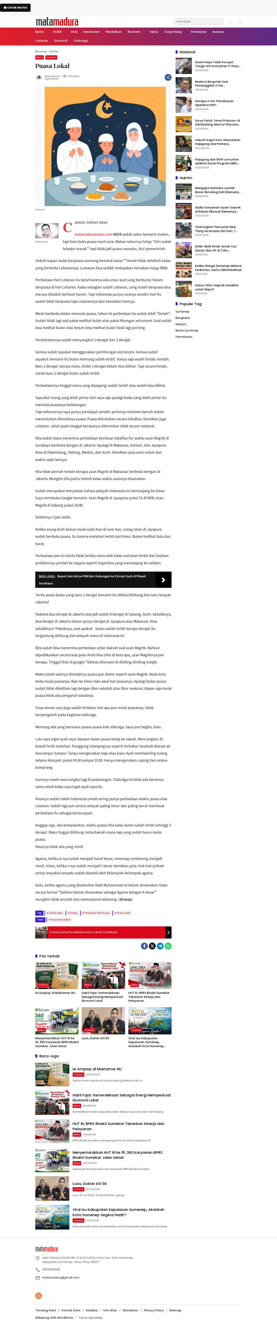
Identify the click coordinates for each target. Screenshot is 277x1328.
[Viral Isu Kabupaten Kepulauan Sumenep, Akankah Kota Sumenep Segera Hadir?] (150, 1020)
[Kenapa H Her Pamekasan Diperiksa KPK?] (184, 105)
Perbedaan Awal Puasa (97, 913)
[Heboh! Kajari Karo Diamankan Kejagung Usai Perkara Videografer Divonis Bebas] (184, 144)
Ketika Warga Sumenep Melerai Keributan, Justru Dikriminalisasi (218, 268)
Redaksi (92, 1310)
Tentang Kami (45, 1310)
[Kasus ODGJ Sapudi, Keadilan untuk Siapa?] (184, 289)
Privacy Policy (154, 1310)
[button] (220, 21)
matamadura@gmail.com (60, 1278)
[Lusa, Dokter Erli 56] (103, 1020)
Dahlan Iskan (56, 913)
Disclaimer (130, 1310)
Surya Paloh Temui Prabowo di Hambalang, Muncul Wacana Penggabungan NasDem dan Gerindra (217, 122)
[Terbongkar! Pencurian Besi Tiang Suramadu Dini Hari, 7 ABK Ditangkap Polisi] (184, 230)
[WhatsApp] (168, 946)
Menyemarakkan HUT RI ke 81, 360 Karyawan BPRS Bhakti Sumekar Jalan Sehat (56, 1042)
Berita (39, 57)
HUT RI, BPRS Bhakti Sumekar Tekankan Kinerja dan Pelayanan (149, 997)
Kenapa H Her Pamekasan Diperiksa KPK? (214, 103)
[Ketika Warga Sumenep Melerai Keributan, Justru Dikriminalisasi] (184, 269)
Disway (73, 913)
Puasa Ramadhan (61, 920)
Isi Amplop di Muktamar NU (55, 993)
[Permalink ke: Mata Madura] (40, 77)
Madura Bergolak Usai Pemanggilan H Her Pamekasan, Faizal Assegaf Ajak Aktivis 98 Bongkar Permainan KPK (215, 84)
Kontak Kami (71, 1310)
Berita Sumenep (187, 330)
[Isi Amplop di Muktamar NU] (56, 975)
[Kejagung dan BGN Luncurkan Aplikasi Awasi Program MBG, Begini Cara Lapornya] (184, 163)
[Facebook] (144, 946)
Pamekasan (184, 337)
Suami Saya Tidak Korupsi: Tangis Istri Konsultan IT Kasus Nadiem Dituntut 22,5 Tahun (217, 64)
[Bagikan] (168, 77)
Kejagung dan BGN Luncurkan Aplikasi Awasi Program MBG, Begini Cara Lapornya (217, 161)
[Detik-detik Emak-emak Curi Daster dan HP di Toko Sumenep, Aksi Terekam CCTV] (184, 250)
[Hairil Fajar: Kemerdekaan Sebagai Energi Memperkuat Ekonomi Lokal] (103, 975)
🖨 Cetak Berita (15, 7)
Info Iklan (110, 1310)
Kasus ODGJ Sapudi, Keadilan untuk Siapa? (217, 287)
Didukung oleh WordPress (54, 1318)
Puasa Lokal (123, 913)
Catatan (51, 57)
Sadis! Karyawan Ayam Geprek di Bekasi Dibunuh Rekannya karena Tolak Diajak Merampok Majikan (218, 209)
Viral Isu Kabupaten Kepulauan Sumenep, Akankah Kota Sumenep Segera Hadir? (146, 1042)
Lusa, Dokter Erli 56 (95, 1038)
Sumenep (182, 311)
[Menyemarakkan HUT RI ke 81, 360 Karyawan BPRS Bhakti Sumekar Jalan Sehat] (56, 1020)
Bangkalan (183, 318)
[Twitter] (152, 946)
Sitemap (175, 1310)
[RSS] (38, 1296)
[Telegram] (160, 946)
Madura (181, 324)
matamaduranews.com (93, 234)
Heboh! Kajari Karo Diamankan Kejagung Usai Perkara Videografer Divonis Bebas (217, 142)
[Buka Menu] (239, 21)
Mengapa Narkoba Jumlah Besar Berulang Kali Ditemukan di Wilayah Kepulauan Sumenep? (217, 190)
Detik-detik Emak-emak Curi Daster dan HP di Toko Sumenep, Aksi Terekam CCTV (217, 248)
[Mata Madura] (57, 21)
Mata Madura (52, 76)
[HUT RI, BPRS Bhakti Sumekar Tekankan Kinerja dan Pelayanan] (150, 975)
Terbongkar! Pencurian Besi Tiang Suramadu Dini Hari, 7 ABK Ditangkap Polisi (215, 229)
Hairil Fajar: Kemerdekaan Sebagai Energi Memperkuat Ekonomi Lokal (102, 997)
